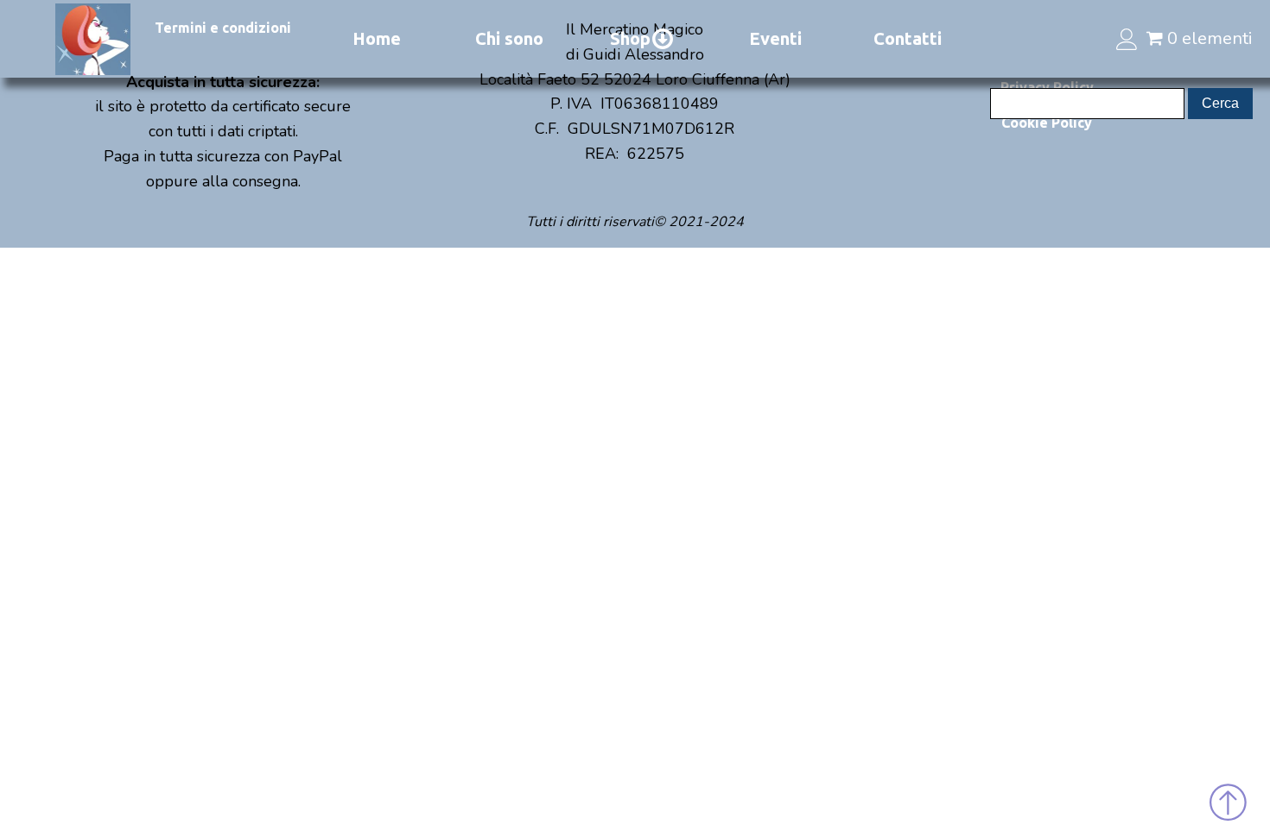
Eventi (775, 38)
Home (376, 38)
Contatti (907, 38)
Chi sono (509, 38)
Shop (630, 38)
